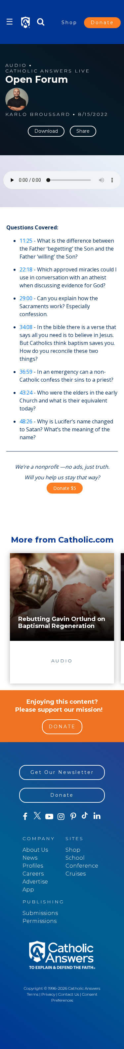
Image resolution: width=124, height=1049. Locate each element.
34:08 (26, 327)
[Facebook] (25, 817)
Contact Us (68, 994)
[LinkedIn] (97, 816)
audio (16, 65)
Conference (81, 866)
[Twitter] (37, 817)
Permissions (39, 921)
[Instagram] (61, 817)
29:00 (26, 298)
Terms (32, 994)
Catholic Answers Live (47, 71)
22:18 (26, 269)
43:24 (26, 392)
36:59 (26, 371)
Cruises (75, 874)
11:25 (26, 240)
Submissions (40, 913)
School (75, 858)
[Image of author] (16, 99)
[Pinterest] (73, 817)
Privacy (48, 994)
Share (83, 131)
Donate (102, 22)
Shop (69, 22)
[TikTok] (85, 817)
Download (46, 131)
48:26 (26, 421)
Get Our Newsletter (62, 772)
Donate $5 (64, 488)
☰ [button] (9, 21)
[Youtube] (49, 817)
